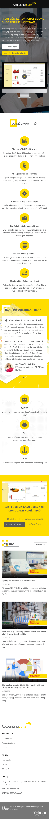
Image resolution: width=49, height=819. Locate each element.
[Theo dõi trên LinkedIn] (39, 813)
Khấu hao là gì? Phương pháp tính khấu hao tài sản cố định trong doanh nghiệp (24, 633)
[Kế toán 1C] (24, 4)
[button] (3, 4)
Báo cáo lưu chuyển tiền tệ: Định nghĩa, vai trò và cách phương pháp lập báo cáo (23, 686)
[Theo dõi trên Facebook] (34, 813)
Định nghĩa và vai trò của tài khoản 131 (18, 581)
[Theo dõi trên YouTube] (45, 813)
